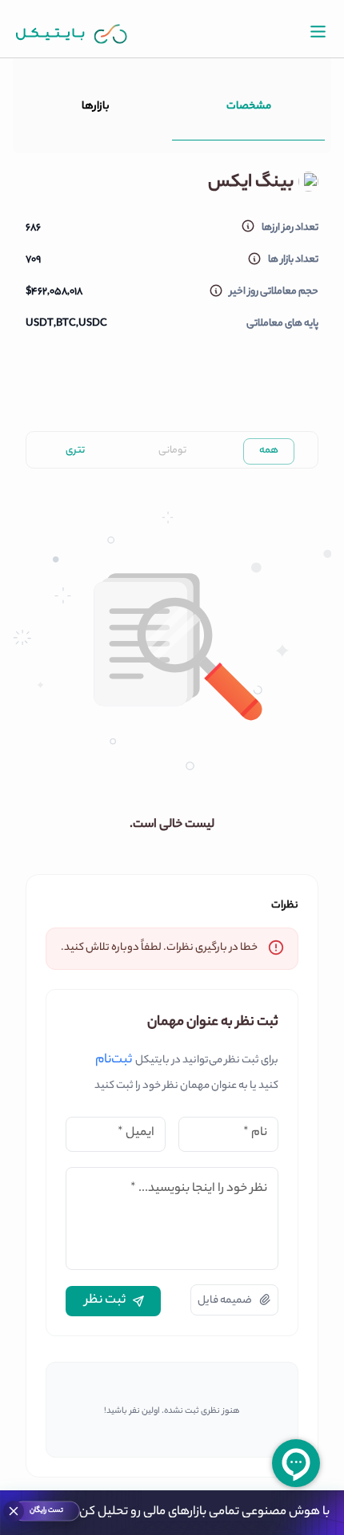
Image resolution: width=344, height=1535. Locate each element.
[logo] (72, 34)
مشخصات (248, 106)
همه (268, 451)
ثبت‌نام (113, 1060)
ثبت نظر (105, 1300)
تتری (75, 451)
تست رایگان (46, 1511)
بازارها (96, 106)
